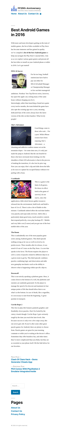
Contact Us (33, 13)
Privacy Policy (18, 414)
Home (14, 13)
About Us (22, 13)
